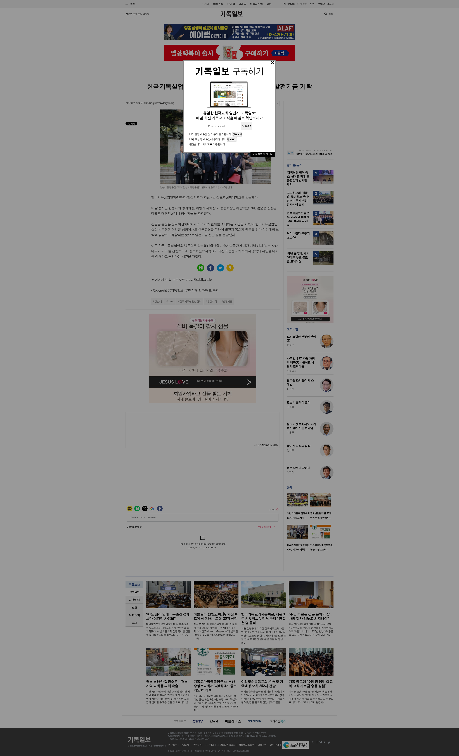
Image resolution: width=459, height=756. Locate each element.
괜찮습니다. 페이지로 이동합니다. (207, 144)
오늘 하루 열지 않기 (262, 154)
